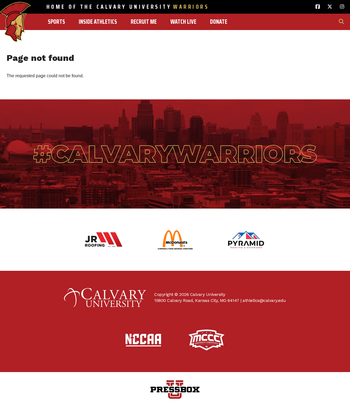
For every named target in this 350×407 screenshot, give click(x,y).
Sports (56, 21)
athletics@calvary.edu (264, 300)
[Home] (15, 10)
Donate (218, 21)
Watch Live (183, 21)
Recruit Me (144, 21)
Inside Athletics (98, 21)
